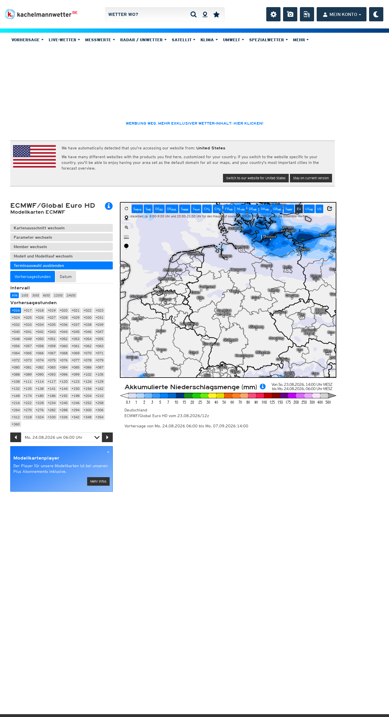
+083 (52, 367)
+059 (52, 346)
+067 (52, 353)
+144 (63, 388)
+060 (63, 346)
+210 (99, 395)
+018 (40, 310)
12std (58, 295)
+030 (87, 317)
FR (229, 209)
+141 (52, 388)
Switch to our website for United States (256, 178)
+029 (75, 317)
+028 (63, 317)
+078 (87, 360)
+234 (52, 403)
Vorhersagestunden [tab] (33, 276)
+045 (75, 331)
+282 (52, 410)
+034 (40, 324)
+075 (52, 360)
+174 (28, 395)
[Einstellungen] (273, 14)
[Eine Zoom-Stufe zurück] (126, 227)
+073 (28, 360)
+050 (40, 339)
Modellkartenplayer (36, 458)
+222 (28, 403)
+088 (16, 374)
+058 (40, 346)
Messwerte (98, 40)
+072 (16, 360)
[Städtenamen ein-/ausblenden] (126, 237)
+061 (75, 346)
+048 (16, 339)
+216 (16, 403)
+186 (52, 395)
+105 (99, 374)
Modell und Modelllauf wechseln (43, 256)
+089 (28, 374)
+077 (75, 360)
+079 (99, 360)
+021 (75, 310)
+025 (28, 317)
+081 (28, 367)
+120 (63, 381)
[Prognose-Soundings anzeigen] (126, 246)
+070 (87, 353)
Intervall (20, 287)
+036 (63, 324)
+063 (99, 346)
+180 (40, 395)
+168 (16, 395)
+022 (87, 310)
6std (46, 295)
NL (241, 209)
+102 (87, 374)
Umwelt (232, 40)
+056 (16, 346)
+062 (87, 346)
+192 (63, 395)
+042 (40, 331)
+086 (87, 367)
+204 (87, 395)
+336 (63, 417)
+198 (75, 395)
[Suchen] (193, 14)
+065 (28, 353)
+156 (87, 388)
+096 (63, 374)
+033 (28, 324)
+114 (40, 381)
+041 (28, 331)
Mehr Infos (98, 481)
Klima (207, 40)
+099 (75, 374)
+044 (63, 331)
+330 (52, 417)
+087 (99, 367)
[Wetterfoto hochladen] (290, 14)
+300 (87, 410)
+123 (75, 381)
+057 (28, 346)
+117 (52, 381)
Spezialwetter (267, 40)
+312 (16, 417)
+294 (75, 410)
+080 (16, 367)
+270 (28, 410)
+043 (52, 331)
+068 (63, 353)
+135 (28, 388)
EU (299, 209)
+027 (52, 317)
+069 (75, 353)
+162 (99, 388)
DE (75, 12)
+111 (28, 381)
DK (265, 209)
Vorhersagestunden (33, 302)
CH (207, 209)
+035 (52, 324)
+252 (87, 403)
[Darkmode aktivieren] (376, 14)
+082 (40, 367)
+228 (40, 403)
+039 (99, 324)
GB (277, 209)
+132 (16, 388)
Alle (14, 295)
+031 (99, 317)
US (309, 209)
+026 (40, 317)
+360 (16, 424)
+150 (75, 388)
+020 (63, 310)
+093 (52, 374)
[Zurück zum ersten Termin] (126, 209)
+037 (75, 324)
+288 (63, 410)
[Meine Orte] (216, 14)
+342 (75, 417)
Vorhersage (26, 40)
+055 (99, 339)
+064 (16, 353)
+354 (99, 417)
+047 (99, 331)
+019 (52, 310)
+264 (16, 410)
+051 (52, 339)
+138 (40, 388)
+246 (75, 403)
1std (24, 295)
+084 (63, 367)
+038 (87, 324)
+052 (63, 339)
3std (35, 295)
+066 (40, 353)
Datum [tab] (66, 276)
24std (71, 295)
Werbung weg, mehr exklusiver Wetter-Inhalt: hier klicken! (194, 123)
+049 (28, 339)
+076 (63, 360)
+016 (16, 310)
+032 (16, 324)
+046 (87, 331)
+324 (40, 417)
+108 (16, 381)
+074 (40, 360)
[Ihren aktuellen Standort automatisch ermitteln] (205, 14)
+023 (99, 310)
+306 (99, 410)
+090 (40, 374)
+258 (99, 403)
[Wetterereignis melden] (307, 14)
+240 (63, 403)
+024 (16, 317)
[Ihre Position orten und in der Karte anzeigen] (126, 218)
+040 (16, 331)
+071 (99, 353)
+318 (28, 417)
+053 (75, 339)
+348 (87, 417)
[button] (329, 209)
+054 (87, 339)
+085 (75, 367)
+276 (40, 410)
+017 (28, 310)
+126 (87, 381)
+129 (99, 381)
